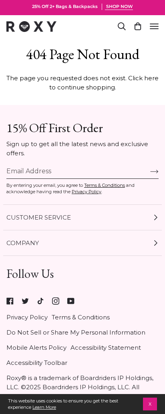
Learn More (44, 407)
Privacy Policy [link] (27, 317)
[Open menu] (154, 26)
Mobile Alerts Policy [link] (36, 347)
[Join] (148, 171)
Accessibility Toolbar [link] (36, 362)
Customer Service (38, 217)
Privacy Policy (86, 191)
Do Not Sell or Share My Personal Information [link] (75, 332)
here (151, 78)
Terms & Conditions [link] (81, 317)
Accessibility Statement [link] (105, 347)
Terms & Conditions (104, 185)
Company (22, 243)
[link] (10, 301)
